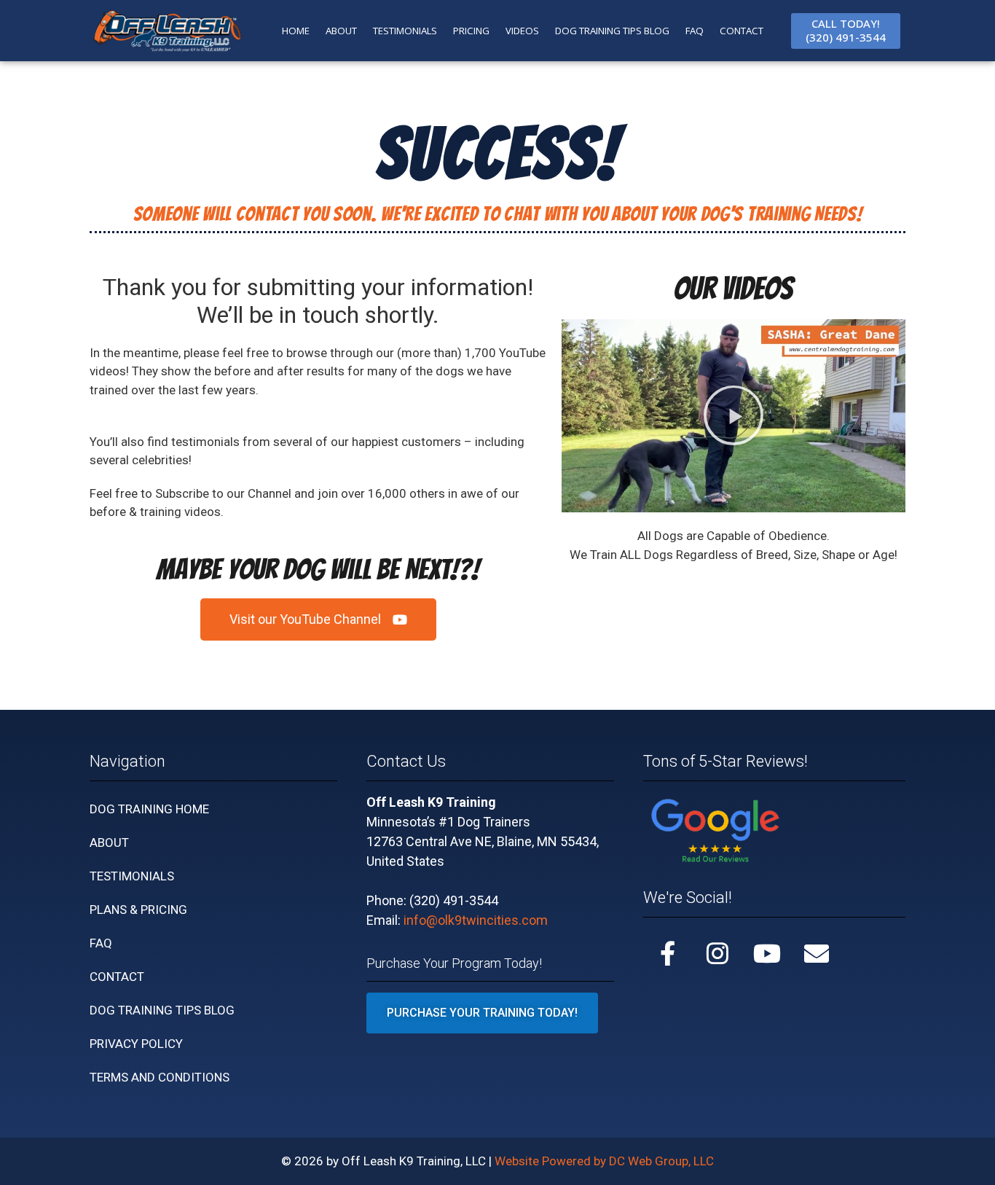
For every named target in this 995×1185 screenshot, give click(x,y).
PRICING (471, 30)
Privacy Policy (136, 1043)
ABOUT (341, 30)
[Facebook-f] (668, 953)
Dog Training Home (149, 809)
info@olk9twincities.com (476, 920)
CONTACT (741, 30)
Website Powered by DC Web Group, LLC (604, 1161)
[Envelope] (816, 953)
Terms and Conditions (159, 1077)
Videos (522, 30)
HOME (296, 30)
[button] (733, 415)
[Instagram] (717, 953)
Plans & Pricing (138, 909)
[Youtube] (767, 953)
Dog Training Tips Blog (612, 30)
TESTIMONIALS (405, 30)
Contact (117, 976)
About (109, 842)
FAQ (694, 30)
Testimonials (132, 876)
